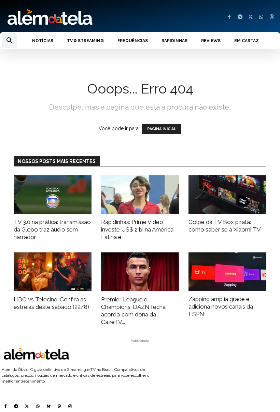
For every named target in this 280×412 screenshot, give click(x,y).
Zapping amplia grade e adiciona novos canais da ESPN (220, 306)
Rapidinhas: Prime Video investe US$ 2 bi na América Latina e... (137, 229)
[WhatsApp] (261, 17)
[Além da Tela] (70, 17)
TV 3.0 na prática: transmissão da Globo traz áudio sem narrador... (52, 229)
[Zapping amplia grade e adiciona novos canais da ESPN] (227, 271)
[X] (250, 17)
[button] (9, 40)
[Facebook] (229, 17)
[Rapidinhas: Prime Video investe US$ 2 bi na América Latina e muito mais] (140, 194)
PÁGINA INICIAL (161, 129)
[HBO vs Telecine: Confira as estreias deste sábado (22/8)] (53, 271)
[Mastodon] (59, 407)
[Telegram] (239, 17)
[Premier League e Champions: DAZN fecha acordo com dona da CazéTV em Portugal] (140, 271)
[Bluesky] (48, 407)
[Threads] (271, 17)
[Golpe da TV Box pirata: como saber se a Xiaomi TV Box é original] (227, 194)
